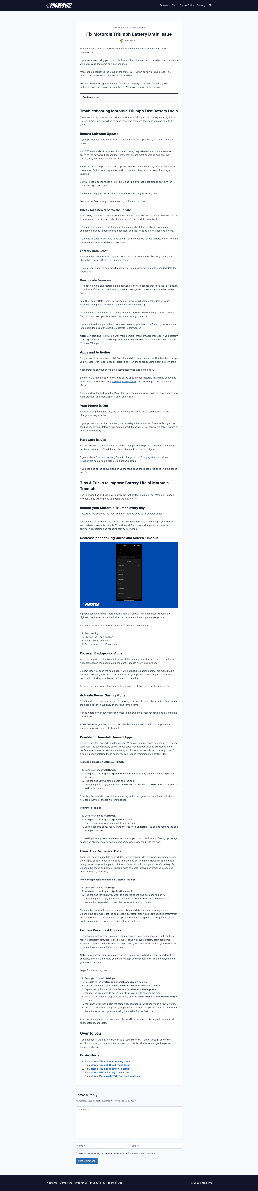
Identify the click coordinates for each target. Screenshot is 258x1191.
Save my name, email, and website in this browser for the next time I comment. (117, 1153)
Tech (174, 5)
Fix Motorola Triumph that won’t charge (107, 1068)
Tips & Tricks (187, 5)
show (98, 97)
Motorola (141, 27)
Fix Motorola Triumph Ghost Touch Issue (107, 1065)
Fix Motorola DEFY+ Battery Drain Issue (107, 1072)
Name (81, 1145)
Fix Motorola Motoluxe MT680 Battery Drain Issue (113, 1076)
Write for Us (81, 1182)
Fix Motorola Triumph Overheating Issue (107, 1061)
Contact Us (66, 1182)
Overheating (102, 457)
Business (164, 5)
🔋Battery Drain (128, 27)
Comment (83, 1109)
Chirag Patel (132, 41)
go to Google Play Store (123, 381)
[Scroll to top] (251, 1177)
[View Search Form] (210, 5)
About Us (52, 1182)
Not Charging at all (146, 457)
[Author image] (121, 41)
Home (116, 27)
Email (135, 1145)
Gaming (201, 5)
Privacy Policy (97, 1182)
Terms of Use (115, 1182)
